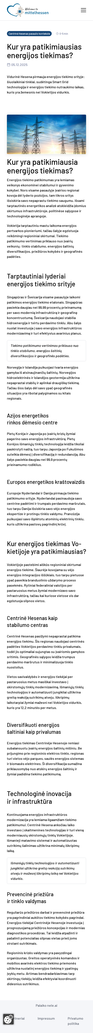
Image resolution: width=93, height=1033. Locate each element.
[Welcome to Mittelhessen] (27, 10)
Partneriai (17, 1018)
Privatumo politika (75, 1020)
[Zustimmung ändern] (8, 1019)
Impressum (46, 1018)
